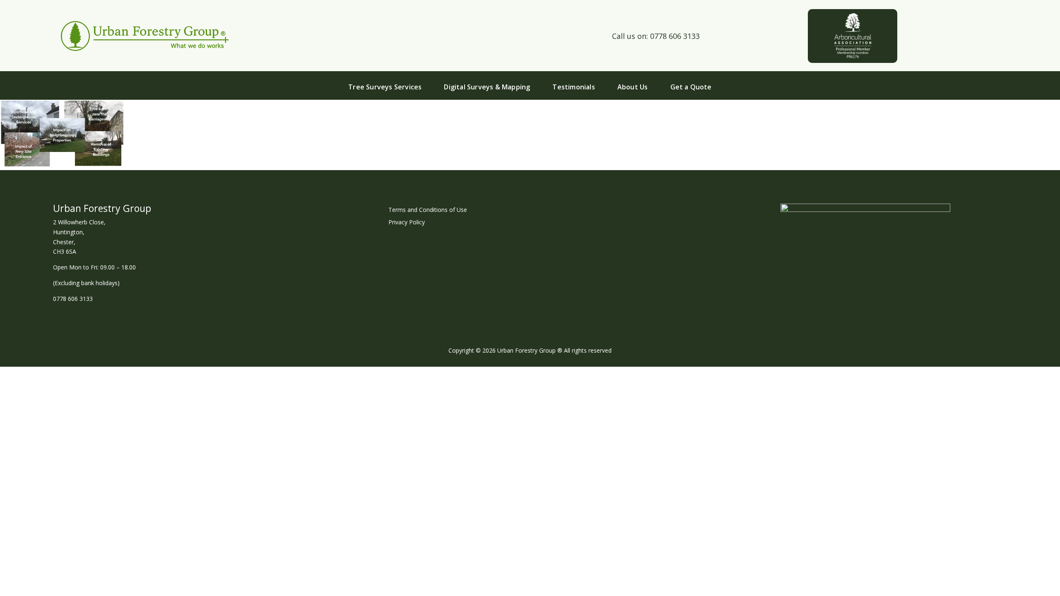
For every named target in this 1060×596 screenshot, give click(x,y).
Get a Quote (691, 86)
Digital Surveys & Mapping (487, 86)
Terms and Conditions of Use (427, 210)
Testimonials (573, 86)
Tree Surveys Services (385, 86)
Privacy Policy (406, 222)
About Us (632, 86)
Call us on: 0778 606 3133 (656, 36)
